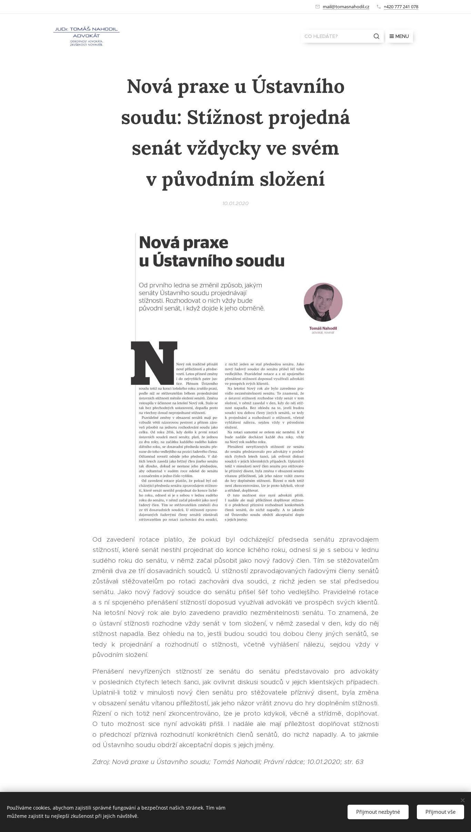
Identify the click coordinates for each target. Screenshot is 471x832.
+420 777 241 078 (401, 6)
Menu (402, 36)
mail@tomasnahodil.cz (346, 6)
